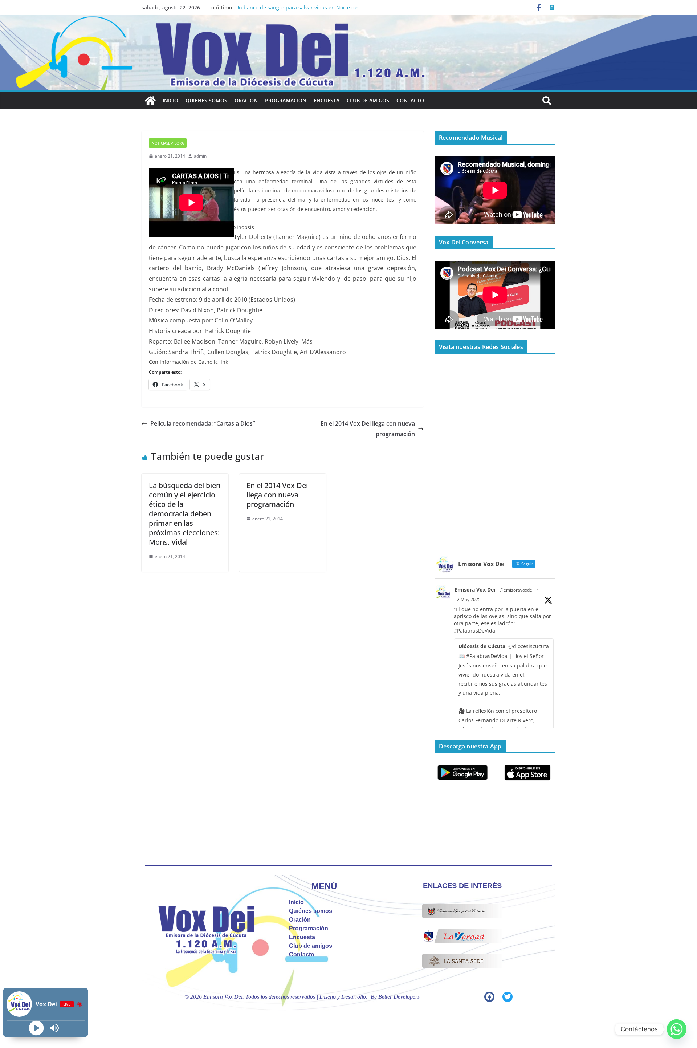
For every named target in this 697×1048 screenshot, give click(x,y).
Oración (246, 100)
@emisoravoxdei (516, 590)
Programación (285, 100)
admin (200, 156)
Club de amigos (368, 100)
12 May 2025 (468, 599)
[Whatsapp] (676, 1029)
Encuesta (326, 100)
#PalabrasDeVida (474, 630)
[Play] (36, 1028)
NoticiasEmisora (168, 143)
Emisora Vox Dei (475, 589)
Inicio (170, 100)
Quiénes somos (206, 100)
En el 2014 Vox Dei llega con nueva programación (368, 428)
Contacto (410, 100)
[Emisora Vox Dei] (150, 100)
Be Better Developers (395, 997)
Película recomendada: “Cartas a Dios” (202, 423)
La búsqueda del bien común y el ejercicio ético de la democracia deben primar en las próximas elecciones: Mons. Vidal (184, 513)
